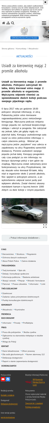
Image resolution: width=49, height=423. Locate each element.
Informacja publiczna (11, 277)
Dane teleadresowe (10, 351)
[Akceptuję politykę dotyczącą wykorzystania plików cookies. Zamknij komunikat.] (45, 2)
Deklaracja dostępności (12, 358)
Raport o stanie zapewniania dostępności (20, 361)
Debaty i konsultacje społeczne (15, 274)
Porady (17, 323)
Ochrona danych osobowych (14, 257)
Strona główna (8, 48)
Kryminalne (20, 310)
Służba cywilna (29, 332)
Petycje (21, 281)
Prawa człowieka (20, 284)
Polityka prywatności (32, 407)
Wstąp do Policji (9, 342)
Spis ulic (22, 270)
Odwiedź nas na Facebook (8, 379)
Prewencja (6, 314)
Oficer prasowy (28, 351)
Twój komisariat (9, 270)
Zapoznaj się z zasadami (34, 403)
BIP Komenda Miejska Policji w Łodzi (39, 382)
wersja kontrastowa (8, 417)
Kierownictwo (8, 254)
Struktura (20, 254)
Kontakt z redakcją (7, 395)
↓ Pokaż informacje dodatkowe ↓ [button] (24, 238)
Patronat (6, 284)
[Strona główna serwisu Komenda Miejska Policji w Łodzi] (3, 23)
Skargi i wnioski (9, 281)
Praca (3, 327)
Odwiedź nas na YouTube (3, 379)
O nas (3, 249)
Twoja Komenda (8, 265)
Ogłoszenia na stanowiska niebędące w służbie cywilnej (22, 337)
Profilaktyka (28, 323)
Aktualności (33, 48)
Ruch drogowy (7, 318)
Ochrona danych (8, 365)
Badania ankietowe (31, 277)
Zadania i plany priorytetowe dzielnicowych (20, 297)
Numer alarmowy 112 (35, 354)
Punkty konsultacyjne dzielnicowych (17, 300)
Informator (34, 284)
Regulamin (31, 254)
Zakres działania (29, 261)
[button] (44, 23)
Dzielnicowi (7, 293)
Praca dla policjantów (11, 332)
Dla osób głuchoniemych (13, 354)
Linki (43, 284)
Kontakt (5, 346)
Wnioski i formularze (36, 281)
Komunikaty (21, 48)
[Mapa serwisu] (8, 23)
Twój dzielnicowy (9, 288)
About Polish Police (10, 261)
